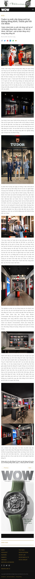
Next (31, 468)
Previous (5, 468)
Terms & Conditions (11, 576)
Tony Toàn (26, 574)
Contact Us (3, 576)
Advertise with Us (5, 568)
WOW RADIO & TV (24, 557)
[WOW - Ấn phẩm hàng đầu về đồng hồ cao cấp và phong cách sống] (5, 9)
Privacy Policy (19, 576)
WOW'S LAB (22, 555)
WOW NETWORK (23, 552)
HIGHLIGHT (4, 552)
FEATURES (4, 555)
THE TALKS (21, 550)
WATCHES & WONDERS (7, 562)
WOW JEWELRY (23, 559)
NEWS (3, 550)
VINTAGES (4, 559)
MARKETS (3, 557)
